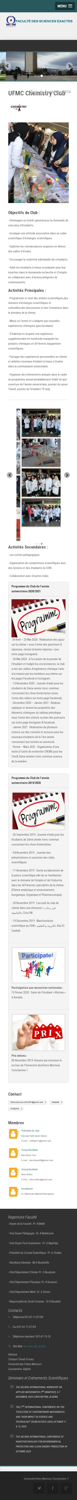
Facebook (55, 1088)
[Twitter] (39, 1474)
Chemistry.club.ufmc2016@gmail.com (26, 1088)
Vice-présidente (29, 1136)
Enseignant (27, 1174)
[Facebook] (52, 1474)
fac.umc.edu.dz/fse (34, 1332)
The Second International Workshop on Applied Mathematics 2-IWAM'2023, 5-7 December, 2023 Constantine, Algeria (39, 1378)
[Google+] (66, 1474)
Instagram (14, 1095)
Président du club (30, 1116)
